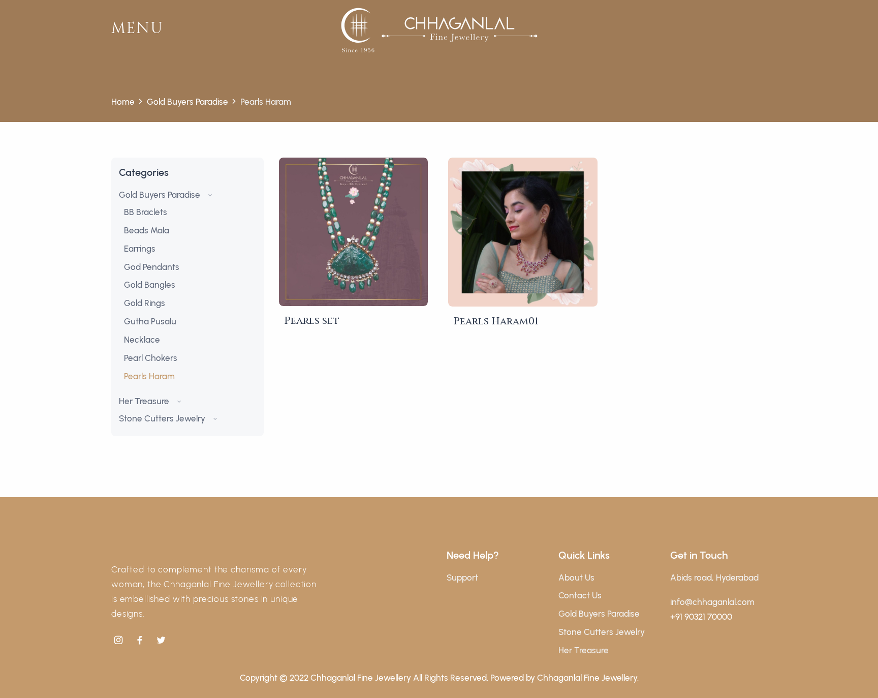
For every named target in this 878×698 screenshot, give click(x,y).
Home (123, 102)
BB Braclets (145, 212)
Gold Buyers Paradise (187, 102)
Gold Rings (144, 303)
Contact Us (580, 595)
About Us (576, 577)
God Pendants (151, 267)
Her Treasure (145, 401)
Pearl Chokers (150, 358)
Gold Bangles (149, 285)
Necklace (142, 340)
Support (462, 577)
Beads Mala (146, 230)
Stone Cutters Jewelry (163, 418)
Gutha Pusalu (150, 321)
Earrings (139, 249)
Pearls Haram (149, 376)
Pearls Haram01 (496, 321)
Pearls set (311, 320)
